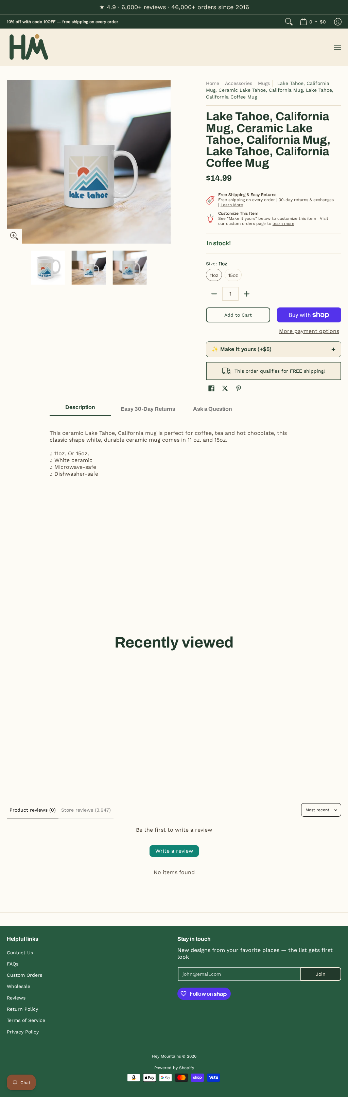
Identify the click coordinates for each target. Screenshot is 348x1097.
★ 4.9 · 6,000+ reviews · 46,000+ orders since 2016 (174, 7)
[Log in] (338, 22)
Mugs (264, 83)
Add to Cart (238, 315)
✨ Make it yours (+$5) (273, 349)
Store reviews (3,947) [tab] (86, 810)
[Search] (289, 22)
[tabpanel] (174, 450)
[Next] (165, 161)
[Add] (247, 293)
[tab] (80, 409)
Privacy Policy (23, 1031)
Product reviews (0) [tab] (33, 810)
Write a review (174, 851)
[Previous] (11, 161)
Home (212, 83)
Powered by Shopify (174, 1067)
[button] (211, 388)
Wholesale (18, 986)
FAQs (12, 964)
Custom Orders (24, 975)
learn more (283, 223)
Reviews (16, 998)
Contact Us (20, 952)
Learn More (232, 204)
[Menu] (337, 47)
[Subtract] (214, 293)
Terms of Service (26, 1020)
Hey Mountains (29, 47)
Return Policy (22, 1009)
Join (321, 974)
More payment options (309, 331)
